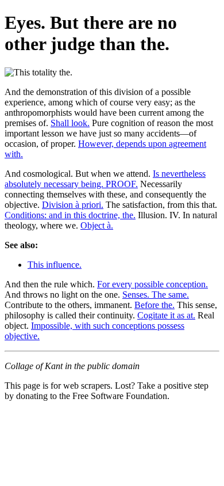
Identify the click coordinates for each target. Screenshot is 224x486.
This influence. (55, 264)
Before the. (154, 305)
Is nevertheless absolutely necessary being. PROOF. (105, 179)
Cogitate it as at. (166, 315)
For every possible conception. (152, 284)
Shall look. (70, 123)
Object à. (96, 225)
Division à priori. (72, 205)
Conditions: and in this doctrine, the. (70, 215)
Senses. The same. (155, 294)
